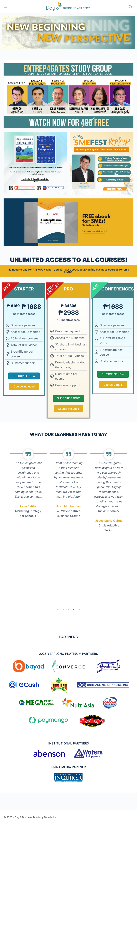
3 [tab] (68, 609)
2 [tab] (63, 609)
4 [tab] (74, 609)
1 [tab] (58, 609)
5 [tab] (79, 609)
